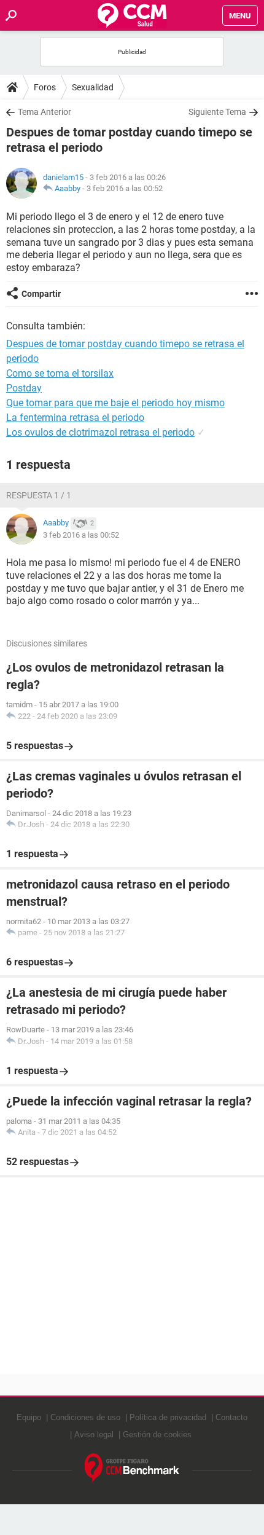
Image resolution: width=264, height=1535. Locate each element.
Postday (24, 388)
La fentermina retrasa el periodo (75, 417)
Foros (45, 87)
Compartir (41, 294)
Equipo (29, 1417)
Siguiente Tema (217, 112)
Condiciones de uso (85, 1417)
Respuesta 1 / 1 (38, 495)
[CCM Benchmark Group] (132, 1468)
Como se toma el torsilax (60, 373)
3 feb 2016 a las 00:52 (125, 188)
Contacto (231, 1417)
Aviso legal (94, 1434)
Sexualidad (93, 87)
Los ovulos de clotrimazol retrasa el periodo (100, 432)
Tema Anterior (44, 112)
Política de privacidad (168, 1417)
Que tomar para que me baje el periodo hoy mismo (115, 403)
